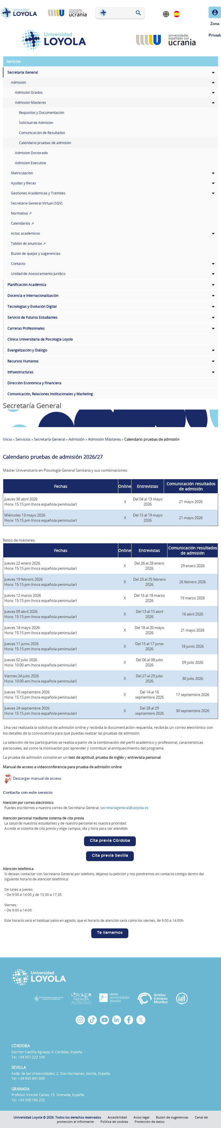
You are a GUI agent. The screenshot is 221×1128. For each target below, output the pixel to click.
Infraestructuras (20, 372)
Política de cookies (114, 1121)
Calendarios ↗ (22, 223)
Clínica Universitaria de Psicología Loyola (40, 339)
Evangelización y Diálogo (27, 350)
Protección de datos (149, 1121)
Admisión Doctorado (31, 152)
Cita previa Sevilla (110, 855)
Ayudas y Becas (23, 183)
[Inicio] (19, 13)
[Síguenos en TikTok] (92, 1019)
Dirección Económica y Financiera (34, 383)
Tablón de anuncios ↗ (28, 243)
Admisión (18, 82)
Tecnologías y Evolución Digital (32, 306)
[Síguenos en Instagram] (80, 1019)
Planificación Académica (26, 284)
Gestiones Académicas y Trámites (38, 193)
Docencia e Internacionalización (32, 295)
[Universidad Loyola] (110, 977)
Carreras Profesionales (26, 328)
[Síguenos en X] (140, 1019)
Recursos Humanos (23, 361)
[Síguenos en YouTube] (104, 1019)
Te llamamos (110, 932)
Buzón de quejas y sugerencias (35, 253)
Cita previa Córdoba (110, 840)
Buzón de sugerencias (172, 1117)
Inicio (7, 439)
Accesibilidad (117, 1117)
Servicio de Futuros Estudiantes (32, 317)
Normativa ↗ (21, 213)
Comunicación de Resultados (42, 132)
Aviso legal (141, 1117)
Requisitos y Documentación (41, 112)
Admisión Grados (29, 92)
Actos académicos (25, 233)
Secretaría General (22, 72)
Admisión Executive (30, 162)
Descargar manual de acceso (37, 778)
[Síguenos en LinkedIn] (116, 1019)
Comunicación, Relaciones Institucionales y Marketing (50, 393)
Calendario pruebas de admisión (45, 142)
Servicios (13, 61)
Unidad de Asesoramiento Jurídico (38, 273)
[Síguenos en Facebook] (128, 1019)
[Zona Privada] (215, 12)
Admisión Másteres (30, 102)
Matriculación (22, 173)
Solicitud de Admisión (36, 122)
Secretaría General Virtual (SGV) (36, 203)
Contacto (18, 263)
